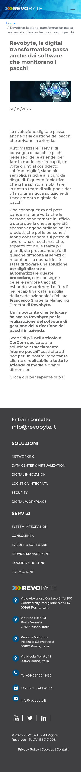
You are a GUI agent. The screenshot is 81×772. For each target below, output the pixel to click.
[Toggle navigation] (72, 9)
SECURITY (20, 492)
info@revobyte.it (33, 700)
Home (10, 23)
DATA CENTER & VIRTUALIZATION (38, 465)
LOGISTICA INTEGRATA (30, 483)
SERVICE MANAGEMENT (31, 554)
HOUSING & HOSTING (28, 563)
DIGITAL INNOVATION (29, 474)
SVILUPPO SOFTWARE (29, 545)
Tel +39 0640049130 (36, 675)
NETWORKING (23, 456)
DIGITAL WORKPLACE (29, 501)
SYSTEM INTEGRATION (29, 527)
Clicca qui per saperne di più (37, 377)
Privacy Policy (28, 749)
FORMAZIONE (23, 572)
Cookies (47, 749)
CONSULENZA (23, 536)
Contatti (63, 749)
